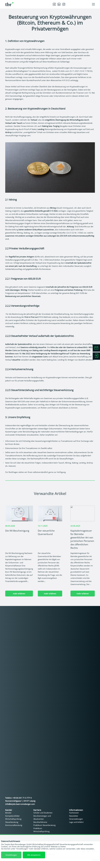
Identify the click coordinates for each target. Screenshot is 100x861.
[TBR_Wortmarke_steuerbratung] (23, 4)
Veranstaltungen (76, 819)
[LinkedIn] (59, 4)
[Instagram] (63, 4)
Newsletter (73, 816)
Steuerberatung (11, 822)
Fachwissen (74, 812)
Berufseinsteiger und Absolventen (42, 817)
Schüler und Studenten (42, 812)
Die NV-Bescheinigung (17, 530)
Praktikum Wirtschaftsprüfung (41, 830)
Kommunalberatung (13, 825)
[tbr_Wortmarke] (24, 702)
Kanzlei (8, 810)
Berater (8, 812)
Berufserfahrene (40, 822)
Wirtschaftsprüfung (13, 819)
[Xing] (54, 4)
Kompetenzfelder (12, 816)
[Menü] (93, 4)
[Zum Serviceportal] (96, 356)
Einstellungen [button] (11, 855)
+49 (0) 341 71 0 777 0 (22, 798)
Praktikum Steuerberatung (44, 825)
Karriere (37, 810)
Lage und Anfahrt (76, 822)
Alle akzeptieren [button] (33, 855)
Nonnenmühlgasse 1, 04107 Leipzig (20, 801)
